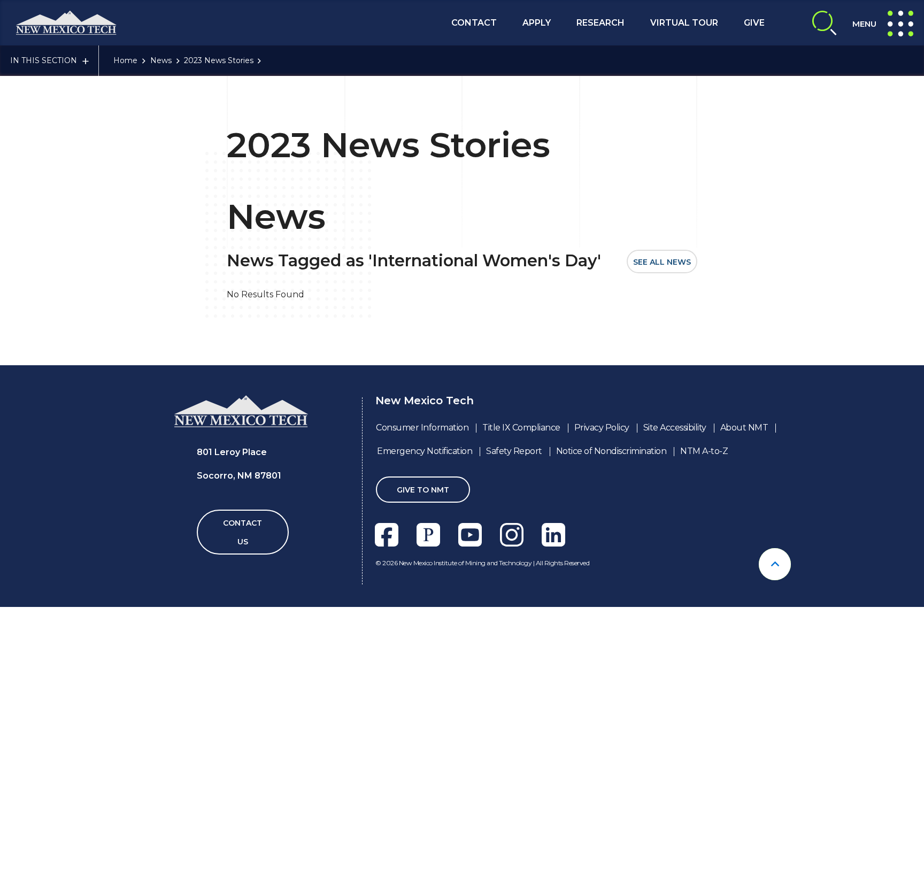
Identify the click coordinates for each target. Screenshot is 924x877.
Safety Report (514, 451)
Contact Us (242, 532)
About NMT (744, 427)
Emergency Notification (424, 451)
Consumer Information (422, 427)
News (161, 60)
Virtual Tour (684, 23)
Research (600, 23)
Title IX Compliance (521, 427)
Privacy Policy (601, 427)
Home (125, 60)
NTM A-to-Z (704, 451)
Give (754, 23)
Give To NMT (423, 490)
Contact (474, 23)
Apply (536, 23)
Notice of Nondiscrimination (611, 451)
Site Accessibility (674, 427)
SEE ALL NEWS (662, 262)
